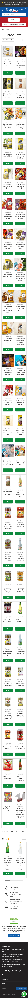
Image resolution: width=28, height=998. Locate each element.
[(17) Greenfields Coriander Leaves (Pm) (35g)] (8, 83)
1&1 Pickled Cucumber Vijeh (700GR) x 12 (20, 715)
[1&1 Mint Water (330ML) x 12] (20, 639)
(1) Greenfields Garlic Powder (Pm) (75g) (8, 63)
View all (24, 839)
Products (7, 29)
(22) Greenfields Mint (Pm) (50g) (7, 155)
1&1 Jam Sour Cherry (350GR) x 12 (7, 621)
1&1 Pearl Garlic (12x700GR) (20, 684)
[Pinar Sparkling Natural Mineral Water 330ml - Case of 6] (8, 848)
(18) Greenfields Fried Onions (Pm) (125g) (20, 95)
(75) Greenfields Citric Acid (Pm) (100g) (20, 402)
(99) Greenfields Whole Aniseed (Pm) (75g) (7, 493)
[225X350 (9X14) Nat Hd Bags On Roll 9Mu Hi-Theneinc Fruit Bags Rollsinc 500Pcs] (20, 796)
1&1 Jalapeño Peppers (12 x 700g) (8, 590)
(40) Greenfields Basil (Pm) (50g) (7, 275)
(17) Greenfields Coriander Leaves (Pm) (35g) (8, 95)
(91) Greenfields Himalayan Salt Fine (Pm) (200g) (8, 463)
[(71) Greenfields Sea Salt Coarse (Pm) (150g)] (20, 360)
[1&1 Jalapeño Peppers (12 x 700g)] (8, 576)
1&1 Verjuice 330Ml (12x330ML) (20, 778)
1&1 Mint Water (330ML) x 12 (20, 652)
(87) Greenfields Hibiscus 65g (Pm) (20, 432)
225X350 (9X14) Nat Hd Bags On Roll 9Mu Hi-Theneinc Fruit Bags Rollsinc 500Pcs (20, 813)
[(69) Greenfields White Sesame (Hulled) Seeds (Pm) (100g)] (20, 328)
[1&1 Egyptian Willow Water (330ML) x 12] (20, 544)
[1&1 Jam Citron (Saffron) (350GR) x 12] (20, 576)
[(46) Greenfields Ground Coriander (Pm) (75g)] (8, 296)
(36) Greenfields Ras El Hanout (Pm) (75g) (7, 246)
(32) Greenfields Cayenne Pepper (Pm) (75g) (8, 216)
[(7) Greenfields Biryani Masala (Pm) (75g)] (8, 360)
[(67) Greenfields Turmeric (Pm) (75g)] (8, 328)
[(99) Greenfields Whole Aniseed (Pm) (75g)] (8, 481)
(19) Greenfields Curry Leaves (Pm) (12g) (7, 126)
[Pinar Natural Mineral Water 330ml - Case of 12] (20, 848)
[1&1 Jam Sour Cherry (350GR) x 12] (8, 608)
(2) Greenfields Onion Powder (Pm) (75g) (20, 126)
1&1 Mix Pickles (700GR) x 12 (8, 684)
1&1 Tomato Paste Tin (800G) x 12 (8, 777)
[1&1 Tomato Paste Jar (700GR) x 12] (20, 735)
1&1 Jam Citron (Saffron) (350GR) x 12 (20, 590)
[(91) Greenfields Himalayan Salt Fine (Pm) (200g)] (8, 450)
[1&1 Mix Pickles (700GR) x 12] (8, 671)
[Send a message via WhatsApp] (24, 994)
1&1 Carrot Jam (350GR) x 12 (20, 525)
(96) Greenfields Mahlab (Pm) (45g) (20, 463)
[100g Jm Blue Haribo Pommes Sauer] (8, 796)
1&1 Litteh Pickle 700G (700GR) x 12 (7, 653)
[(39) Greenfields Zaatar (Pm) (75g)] (20, 234)
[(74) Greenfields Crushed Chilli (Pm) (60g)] (8, 390)
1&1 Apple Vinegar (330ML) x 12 (20, 494)
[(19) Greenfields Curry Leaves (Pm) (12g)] (8, 114)
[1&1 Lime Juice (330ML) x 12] (20, 608)
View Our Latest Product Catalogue (14, 24)
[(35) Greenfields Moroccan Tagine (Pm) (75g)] (20, 204)
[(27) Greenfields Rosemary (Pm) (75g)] (8, 174)
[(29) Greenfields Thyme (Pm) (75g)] (20, 174)
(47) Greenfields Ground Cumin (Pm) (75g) (20, 308)
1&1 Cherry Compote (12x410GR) (8, 558)
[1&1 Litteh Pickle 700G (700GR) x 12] (8, 639)
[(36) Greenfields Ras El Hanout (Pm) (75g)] (8, 234)
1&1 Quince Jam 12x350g (7, 747)
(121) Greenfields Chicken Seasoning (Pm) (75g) (20, 64)
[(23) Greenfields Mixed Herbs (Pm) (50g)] (20, 144)
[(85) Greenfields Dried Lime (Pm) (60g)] (8, 420)
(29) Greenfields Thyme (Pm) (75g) (20, 186)
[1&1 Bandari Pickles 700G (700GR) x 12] (8, 512)
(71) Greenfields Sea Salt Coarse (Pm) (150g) (20, 372)
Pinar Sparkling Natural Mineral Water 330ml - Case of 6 (8, 861)
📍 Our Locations (21, 988)
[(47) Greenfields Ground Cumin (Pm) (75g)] (20, 296)
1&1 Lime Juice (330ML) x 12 (20, 620)
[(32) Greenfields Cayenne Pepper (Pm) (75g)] (8, 204)
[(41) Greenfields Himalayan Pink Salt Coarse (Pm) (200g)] (20, 264)
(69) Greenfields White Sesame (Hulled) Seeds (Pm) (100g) (20, 341)
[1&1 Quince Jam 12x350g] (8, 735)
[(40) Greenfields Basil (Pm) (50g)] (8, 264)
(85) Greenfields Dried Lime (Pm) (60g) (7, 432)
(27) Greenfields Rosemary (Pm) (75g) (7, 186)
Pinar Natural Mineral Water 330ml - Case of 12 (20, 861)
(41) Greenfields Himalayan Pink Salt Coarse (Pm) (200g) (20, 277)
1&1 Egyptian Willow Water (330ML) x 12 (20, 558)
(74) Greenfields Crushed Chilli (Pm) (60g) (7, 402)
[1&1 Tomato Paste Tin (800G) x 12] (8, 765)
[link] (6, 831)
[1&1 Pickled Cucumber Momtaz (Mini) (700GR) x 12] (8, 701)
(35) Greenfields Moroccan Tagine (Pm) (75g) (20, 216)
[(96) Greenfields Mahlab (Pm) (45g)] (20, 450)
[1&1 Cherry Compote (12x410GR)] (8, 544)
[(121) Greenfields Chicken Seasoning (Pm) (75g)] (20, 51)
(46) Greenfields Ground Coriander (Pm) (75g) (7, 309)
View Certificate (14, 935)
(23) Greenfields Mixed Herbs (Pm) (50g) (20, 156)
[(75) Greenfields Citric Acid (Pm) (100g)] (20, 390)
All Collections (14, 20)
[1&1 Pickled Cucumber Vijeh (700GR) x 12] (20, 701)
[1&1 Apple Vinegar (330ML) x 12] (20, 481)
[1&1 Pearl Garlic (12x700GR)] (20, 671)
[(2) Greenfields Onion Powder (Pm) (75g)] (20, 114)
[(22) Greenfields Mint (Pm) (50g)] (8, 144)
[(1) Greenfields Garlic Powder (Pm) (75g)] (8, 51)
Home (3, 29)
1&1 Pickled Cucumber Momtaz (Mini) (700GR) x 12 (8, 716)
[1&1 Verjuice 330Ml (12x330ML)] (20, 765)
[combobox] (14, 14)
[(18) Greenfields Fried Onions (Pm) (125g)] (20, 83)
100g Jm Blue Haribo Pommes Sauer (7, 808)
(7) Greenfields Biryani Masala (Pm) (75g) (8, 372)
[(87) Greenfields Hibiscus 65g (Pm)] (20, 420)
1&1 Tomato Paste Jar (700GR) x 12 (20, 747)
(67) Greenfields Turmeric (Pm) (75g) (7, 340)
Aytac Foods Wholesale (10, 994)
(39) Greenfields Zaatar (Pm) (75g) (20, 246)
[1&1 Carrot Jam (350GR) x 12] (20, 512)
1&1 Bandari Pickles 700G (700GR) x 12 (8, 526)
